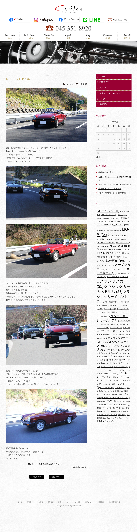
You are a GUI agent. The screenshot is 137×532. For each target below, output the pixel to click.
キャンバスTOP (113, 277)
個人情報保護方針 (115, 502)
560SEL (121, 215)
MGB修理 (101, 239)
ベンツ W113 (114, 360)
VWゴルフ (110, 242)
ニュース (103, 77)
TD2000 (109, 239)
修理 (59, 502)
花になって (104, 415)
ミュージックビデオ (110, 373)
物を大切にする (105, 411)
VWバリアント (123, 243)
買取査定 (51, 502)
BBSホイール (108, 218)
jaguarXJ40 (104, 230)
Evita (68, 9)
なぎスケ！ (105, 250)
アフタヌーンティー (115, 253)
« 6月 (98, 157)
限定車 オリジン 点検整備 (109, 189)
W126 (106, 246)
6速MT (104, 215)
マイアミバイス (107, 367)
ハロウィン (109, 346)
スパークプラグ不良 (118, 324)
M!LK (112, 230)
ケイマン (122, 302)
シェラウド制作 (111, 309)
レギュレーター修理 (109, 384)
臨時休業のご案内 (105, 172)
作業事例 (103, 104)
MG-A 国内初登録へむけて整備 (112, 193)
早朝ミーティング (106, 404)
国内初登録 (101, 401)
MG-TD (111, 235)
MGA (118, 235)
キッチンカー (121, 273)
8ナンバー (112, 215)
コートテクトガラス (108, 305)
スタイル (69, 84)
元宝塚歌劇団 (111, 394)
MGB (124, 235)
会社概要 (77, 502)
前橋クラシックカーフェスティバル (117, 398)
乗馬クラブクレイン (107, 391)
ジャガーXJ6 (104, 316)
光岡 (121, 394)
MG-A (118, 230)
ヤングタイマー (113, 380)
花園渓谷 (113, 415)
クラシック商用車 (110, 302)
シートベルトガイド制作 (108, 312)
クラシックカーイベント (109, 93)
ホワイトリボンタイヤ (113, 363)
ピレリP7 (107, 350)
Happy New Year (118, 225)
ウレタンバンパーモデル (113, 257)
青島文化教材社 (105, 421)
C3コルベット (110, 221)
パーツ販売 (39, 502)
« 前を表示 (37, 477)
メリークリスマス (122, 377)
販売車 (29, 502)
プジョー (105, 356)
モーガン (101, 380)
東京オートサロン (122, 405)
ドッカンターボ (119, 334)
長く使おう (123, 418)
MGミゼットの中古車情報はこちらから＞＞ (46, 464)
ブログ (102, 99)
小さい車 (113, 401)
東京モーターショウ (104, 408)
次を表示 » (56, 477)
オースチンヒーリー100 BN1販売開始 (115, 184)
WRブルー (115, 246)
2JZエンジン (108, 211)
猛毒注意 (116, 411)
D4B (118, 221)
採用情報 (101, 502)
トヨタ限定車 (106, 334)
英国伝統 (122, 415)
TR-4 (116, 239)
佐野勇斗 (119, 391)
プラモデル (116, 356)
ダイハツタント (116, 328)
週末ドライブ (112, 418)
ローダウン (120, 388)
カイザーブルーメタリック (116, 269)
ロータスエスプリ (107, 388)
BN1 (117, 218)
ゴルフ (120, 305)
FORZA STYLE (104, 225)
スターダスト (104, 324)
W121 (100, 246)
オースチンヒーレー (107, 265)
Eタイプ (125, 221)
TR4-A (123, 239)
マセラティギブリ (121, 367)
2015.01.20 (83, 84)
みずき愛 (116, 250)
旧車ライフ (104, 82)
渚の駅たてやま (119, 408)
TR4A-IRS (101, 242)
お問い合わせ (89, 502)
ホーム (20, 502)
